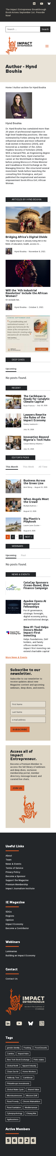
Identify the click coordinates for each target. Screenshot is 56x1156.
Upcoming (11, 369)
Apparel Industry (29, 1066)
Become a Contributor (17, 928)
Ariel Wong (27, 487)
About (9, 855)
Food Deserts (41, 1048)
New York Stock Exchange (18, 1060)
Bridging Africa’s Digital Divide (26, 237)
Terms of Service (14, 868)
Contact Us (12, 978)
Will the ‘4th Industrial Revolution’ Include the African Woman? (27, 293)
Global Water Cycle (15, 1090)
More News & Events (16, 657)
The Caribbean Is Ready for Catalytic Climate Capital (36, 399)
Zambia (10, 1054)
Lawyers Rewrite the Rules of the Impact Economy (34, 418)
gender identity (13, 1048)
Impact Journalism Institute (20, 888)
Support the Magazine (17, 880)
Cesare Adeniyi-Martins (32, 444)
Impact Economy (14, 924)
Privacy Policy (13, 872)
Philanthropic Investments (18, 1083)
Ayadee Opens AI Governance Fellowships (34, 604)
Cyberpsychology (14, 1113)
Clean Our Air (13, 1072)
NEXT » (28, 537)
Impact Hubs (23, 1054)
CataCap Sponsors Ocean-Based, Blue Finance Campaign (36, 585)
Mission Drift (31, 1096)
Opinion (10, 920)
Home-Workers (29, 1072)
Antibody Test (13, 1078)
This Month (12, 467)
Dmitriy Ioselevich (30, 424)
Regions (10, 916)
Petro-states (39, 1060)
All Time (43, 467)
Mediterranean (31, 1107)
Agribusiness (13, 1119)
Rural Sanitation (14, 1107)
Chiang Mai (31, 1113)
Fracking (27, 1048)
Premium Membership (17, 884)
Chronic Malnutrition (31, 1101)
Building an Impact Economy (20, 955)
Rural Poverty (13, 1101)
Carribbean (28, 1078)
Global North (12, 1066)
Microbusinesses (14, 1096)
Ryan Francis (29, 406)
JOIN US (17, 788)
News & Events (13, 864)
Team (8, 859)
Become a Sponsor (15, 876)
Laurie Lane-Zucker (31, 525)
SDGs (9, 911)
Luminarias (11, 951)
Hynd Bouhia (13, 123)
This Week (28, 467)
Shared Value (33, 1090)
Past (23, 555)
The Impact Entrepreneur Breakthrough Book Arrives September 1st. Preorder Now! (26, 12)
